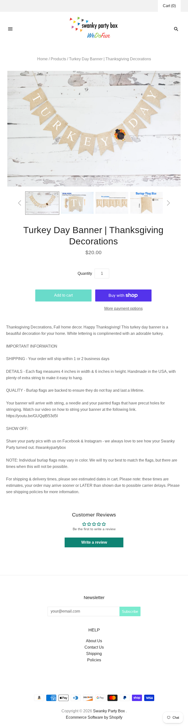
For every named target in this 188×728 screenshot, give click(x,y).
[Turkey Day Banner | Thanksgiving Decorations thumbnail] (42, 203)
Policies (94, 660)
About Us (94, 641)
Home (42, 59)
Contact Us (94, 647)
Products (58, 59)
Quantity (85, 273)
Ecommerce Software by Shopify (94, 717)
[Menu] (10, 29)
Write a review (94, 542)
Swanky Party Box (109, 711)
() (169, 6)
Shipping (94, 654)
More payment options (123, 308)
